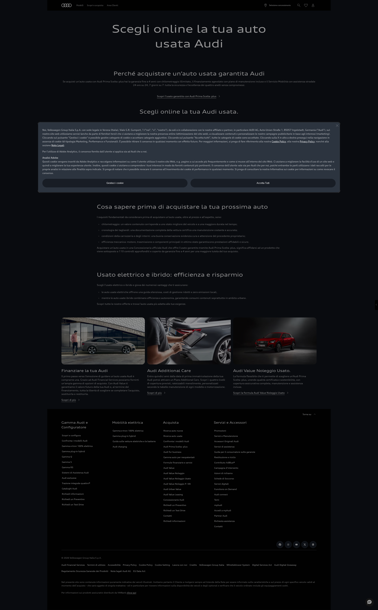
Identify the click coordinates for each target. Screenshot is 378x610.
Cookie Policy (279, 141)
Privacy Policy (307, 141)
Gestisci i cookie (115, 183)
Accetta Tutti (263, 183)
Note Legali (57, 145)
